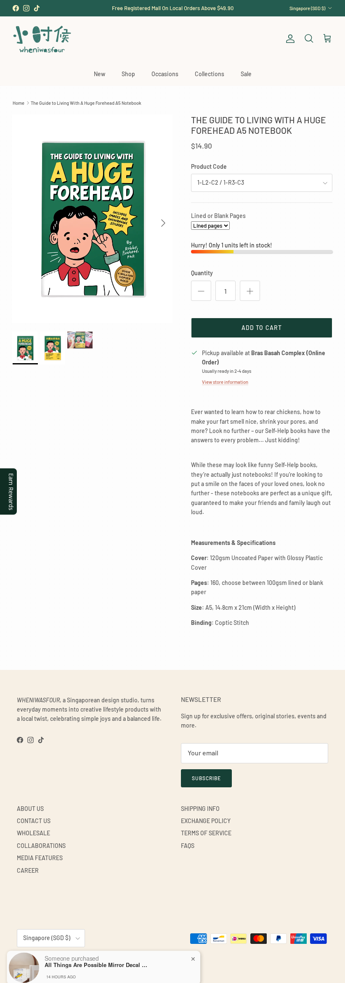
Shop (128, 73)
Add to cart (262, 327)
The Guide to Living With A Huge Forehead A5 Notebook (86, 103)
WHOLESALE (33, 833)
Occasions (164, 73)
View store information (225, 382)
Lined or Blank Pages (218, 215)
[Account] (288, 39)
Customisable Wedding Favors (172, 9)
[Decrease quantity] (201, 291)
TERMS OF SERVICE (206, 833)
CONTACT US (33, 820)
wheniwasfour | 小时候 (54, 959)
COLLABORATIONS (41, 845)
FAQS (187, 845)
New (99, 73)
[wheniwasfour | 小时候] (42, 39)
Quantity (202, 272)
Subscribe (206, 778)
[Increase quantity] (250, 291)
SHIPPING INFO (200, 808)
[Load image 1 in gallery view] (92, 218)
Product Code (209, 166)
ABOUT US (30, 808)
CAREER (28, 870)
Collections (209, 73)
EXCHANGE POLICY (206, 820)
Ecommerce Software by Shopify (112, 959)
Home (18, 103)
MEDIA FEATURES (40, 857)
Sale (246, 73)
